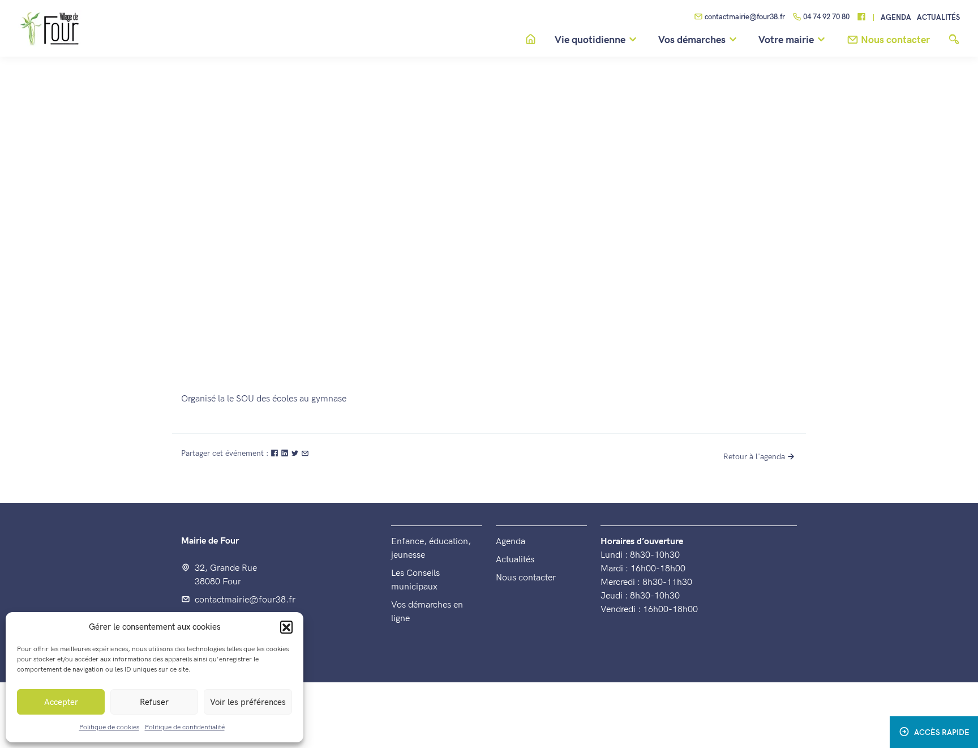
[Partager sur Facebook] (276, 453)
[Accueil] (531, 40)
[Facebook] (861, 17)
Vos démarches (692, 40)
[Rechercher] (954, 40)
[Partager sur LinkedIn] (286, 453)
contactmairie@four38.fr (745, 17)
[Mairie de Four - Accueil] (792, 197)
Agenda (896, 18)
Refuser (154, 702)
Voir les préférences (248, 702)
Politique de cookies (109, 727)
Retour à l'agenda (754, 456)
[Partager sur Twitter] (296, 453)
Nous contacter (526, 577)
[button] (286, 626)
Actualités (938, 18)
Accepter (61, 702)
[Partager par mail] (305, 453)
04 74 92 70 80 (826, 17)
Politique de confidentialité (185, 727)
